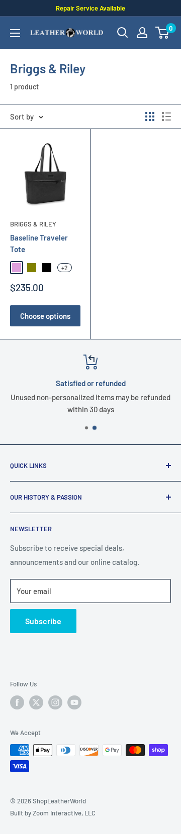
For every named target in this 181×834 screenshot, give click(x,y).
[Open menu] (15, 33)
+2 (64, 267)
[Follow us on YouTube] (74, 702)
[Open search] (122, 32)
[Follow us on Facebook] (17, 702)
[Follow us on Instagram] (55, 702)
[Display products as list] (166, 116)
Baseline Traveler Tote (39, 243)
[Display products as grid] (149, 116)
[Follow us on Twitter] (36, 702)
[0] (162, 33)
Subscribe (43, 621)
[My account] (142, 32)
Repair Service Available (90, 8)
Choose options (45, 315)
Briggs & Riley (33, 224)
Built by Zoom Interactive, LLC (53, 813)
